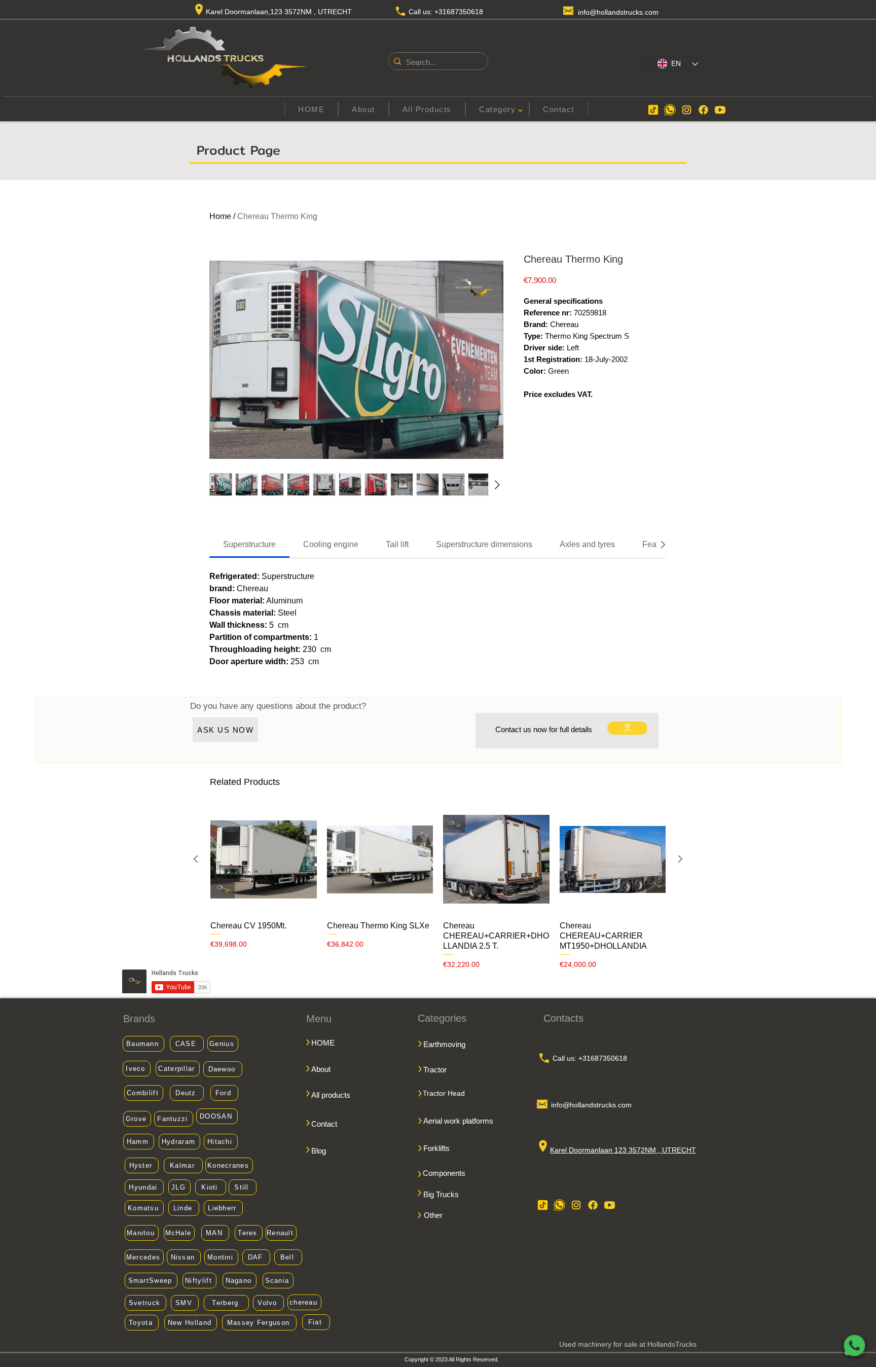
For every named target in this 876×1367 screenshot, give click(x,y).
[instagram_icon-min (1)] (686, 110)
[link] (249, 544)
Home (220, 216)
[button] (497, 109)
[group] (438, 888)
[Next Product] (680, 859)
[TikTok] (653, 110)
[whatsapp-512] (670, 110)
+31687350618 (458, 12)
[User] (627, 728)
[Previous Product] (196, 859)
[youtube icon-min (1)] (720, 110)
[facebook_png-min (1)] (703, 110)
